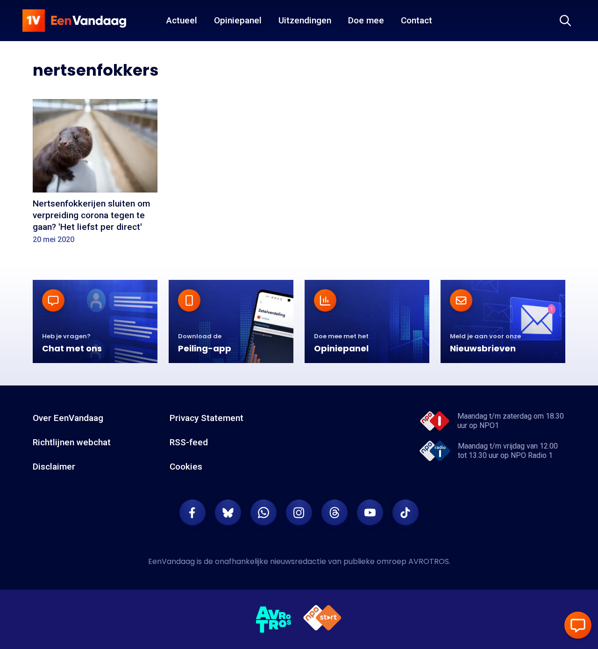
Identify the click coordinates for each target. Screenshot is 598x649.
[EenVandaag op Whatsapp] (263, 512)
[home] (74, 20)
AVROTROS (428, 561)
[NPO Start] (322, 619)
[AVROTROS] (274, 619)
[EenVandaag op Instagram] (299, 512)
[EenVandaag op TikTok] (405, 512)
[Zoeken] (565, 20)
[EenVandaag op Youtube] (370, 512)
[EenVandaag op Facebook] (192, 512)
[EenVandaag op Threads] (334, 512)
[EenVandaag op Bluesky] (228, 512)
